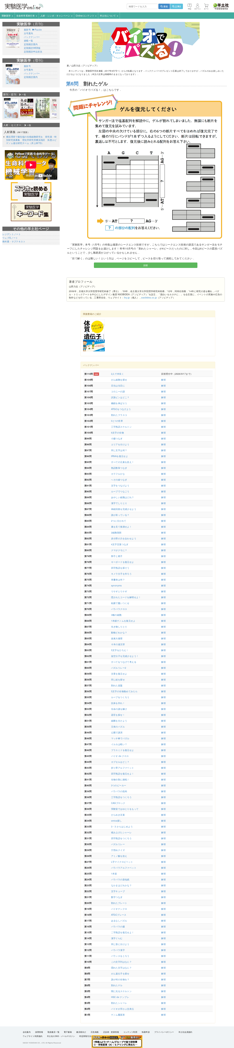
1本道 (114, 873)
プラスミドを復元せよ (122, 750)
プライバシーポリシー (164, 1032)
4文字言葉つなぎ (119, 544)
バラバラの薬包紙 (120, 879)
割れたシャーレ (119, 1002)
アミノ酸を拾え (119, 855)
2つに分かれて (118, 520)
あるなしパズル (119, 920)
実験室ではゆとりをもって (125, 808)
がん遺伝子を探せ (120, 973)
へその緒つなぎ (119, 479)
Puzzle (38, 29)
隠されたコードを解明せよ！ (126, 597)
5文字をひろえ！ (119, 650)
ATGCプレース (118, 914)
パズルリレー (118, 844)
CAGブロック (118, 803)
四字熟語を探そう (120, 567)
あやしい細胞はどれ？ (122, 497)
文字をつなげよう (120, 485)
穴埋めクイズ (118, 850)
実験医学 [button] (6, 15)
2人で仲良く (117, 373)
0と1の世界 (117, 420)
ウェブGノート (10, 237)
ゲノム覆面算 (118, 1014)
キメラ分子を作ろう (121, 573)
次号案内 (28, 33)
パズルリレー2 (118, 667)
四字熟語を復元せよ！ (122, 773)
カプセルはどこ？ (120, 761)
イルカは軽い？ (119, 744)
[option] (11, 108)
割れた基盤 (117, 685)
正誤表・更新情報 (111, 1032)
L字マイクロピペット (122, 861)
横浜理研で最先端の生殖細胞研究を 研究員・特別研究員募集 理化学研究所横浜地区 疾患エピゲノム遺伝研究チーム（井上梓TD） (31, 140)
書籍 (165, 6)
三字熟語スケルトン (121, 426)
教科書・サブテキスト (13, 241)
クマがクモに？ (119, 550)
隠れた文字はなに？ (121, 967)
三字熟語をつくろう (121, 797)
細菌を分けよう (119, 720)
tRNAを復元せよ (119, 456)
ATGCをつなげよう (121, 409)
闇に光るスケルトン (121, 991)
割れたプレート (119, 903)
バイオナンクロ (119, 908)
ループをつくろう (120, 697)
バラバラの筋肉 (119, 791)
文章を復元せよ (119, 673)
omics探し (116, 820)
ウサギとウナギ (119, 591)
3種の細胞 (116, 614)
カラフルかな (118, 473)
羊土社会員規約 (185, 1032)
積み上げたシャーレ (121, 832)
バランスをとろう (120, 955)
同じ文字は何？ (119, 450)
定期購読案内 (31, 44)
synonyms (116, 585)
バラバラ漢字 (118, 950)
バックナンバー (32, 36)
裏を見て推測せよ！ (121, 526)
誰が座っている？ (120, 514)
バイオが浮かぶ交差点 (122, 1008)
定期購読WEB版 (32, 47)
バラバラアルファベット (123, 867)
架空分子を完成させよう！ (125, 656)
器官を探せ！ (118, 714)
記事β (177, 6)
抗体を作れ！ (118, 703)
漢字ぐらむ (117, 938)
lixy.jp (127, 297)
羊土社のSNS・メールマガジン (61, 1036)
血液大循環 (117, 638)
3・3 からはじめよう (122, 826)
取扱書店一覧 (53, 1032)
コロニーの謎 (118, 391)
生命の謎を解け (119, 708)
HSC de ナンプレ (120, 997)
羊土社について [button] (108, 15)
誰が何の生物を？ (120, 979)
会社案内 (27, 1032)
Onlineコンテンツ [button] (85, 15)
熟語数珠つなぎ (119, 467)
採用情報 (39, 1032)
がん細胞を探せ (119, 379)
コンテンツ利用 (130, 1032)
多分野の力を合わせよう (123, 538)
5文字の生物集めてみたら (124, 691)
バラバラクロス (119, 609)
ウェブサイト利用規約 (33, 1036)
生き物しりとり (119, 626)
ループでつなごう (120, 491)
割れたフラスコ (119, 414)
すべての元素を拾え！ (122, 462)
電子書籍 (68, 1032)
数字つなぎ (117, 897)
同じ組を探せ (118, 679)
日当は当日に (118, 385)
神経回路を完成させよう (123, 509)
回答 (145, 265)
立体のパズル (118, 726)
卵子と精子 (117, 556)
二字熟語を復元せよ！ (122, 932)
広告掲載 (95, 1032)
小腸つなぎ (117, 438)
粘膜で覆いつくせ (120, 603)
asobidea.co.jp (149, 297)
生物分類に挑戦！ (120, 779)
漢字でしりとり (119, 503)
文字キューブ (118, 891)
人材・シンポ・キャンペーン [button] (55, 15)
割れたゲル (117, 985)
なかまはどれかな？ (121, 885)
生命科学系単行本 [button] (25, 15)
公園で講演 (117, 732)
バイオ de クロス (120, 756)
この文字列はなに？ (121, 961)
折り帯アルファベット (122, 767)
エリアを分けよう (120, 444)
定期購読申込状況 (33, 51)
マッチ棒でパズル (120, 738)
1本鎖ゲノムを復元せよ (123, 620)
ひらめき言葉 (118, 814)
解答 (163, 379)
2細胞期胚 (116, 532)
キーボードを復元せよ (122, 561)
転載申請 (146, 1032)
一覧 (23, 94)
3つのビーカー (118, 785)
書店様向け (81, 1032)
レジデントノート (11, 234)
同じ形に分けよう (120, 944)
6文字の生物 (117, 432)
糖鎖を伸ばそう (119, 403)
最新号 (27, 29)
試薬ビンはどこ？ (120, 397)
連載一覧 (28, 40)
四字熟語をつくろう (121, 838)
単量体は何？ (118, 579)
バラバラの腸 (118, 926)
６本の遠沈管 (118, 644)
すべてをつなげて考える (123, 661)
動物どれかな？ (119, 632)
